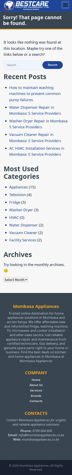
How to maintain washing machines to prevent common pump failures (35, 93)
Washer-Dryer (21, 209)
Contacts (36, 401)
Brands (36, 396)
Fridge (14, 202)
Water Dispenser (23, 224)
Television (17, 194)
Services (36, 390)
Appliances (18, 186)
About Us (36, 385)
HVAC (14, 217)
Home (36, 380)
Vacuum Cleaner (23, 232)
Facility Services (22, 239)
